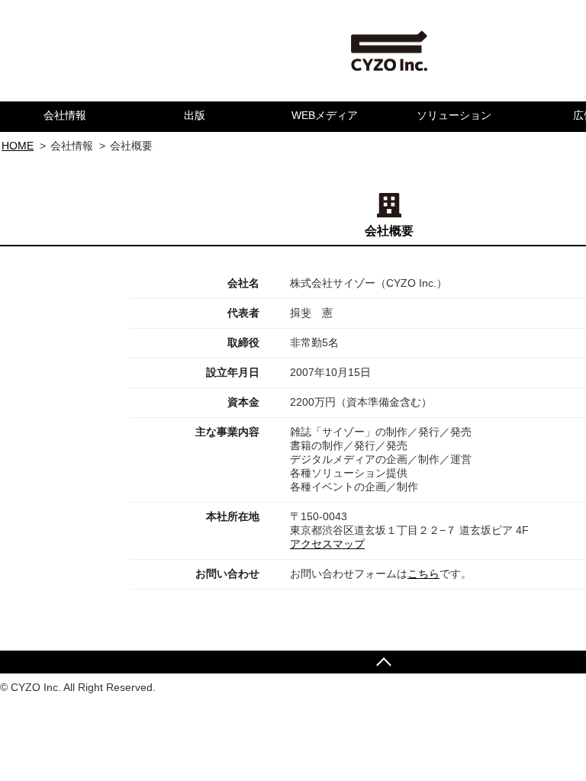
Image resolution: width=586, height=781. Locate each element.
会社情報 (64, 115)
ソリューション (454, 115)
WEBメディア (324, 115)
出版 (194, 115)
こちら (423, 573)
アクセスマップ (327, 544)
